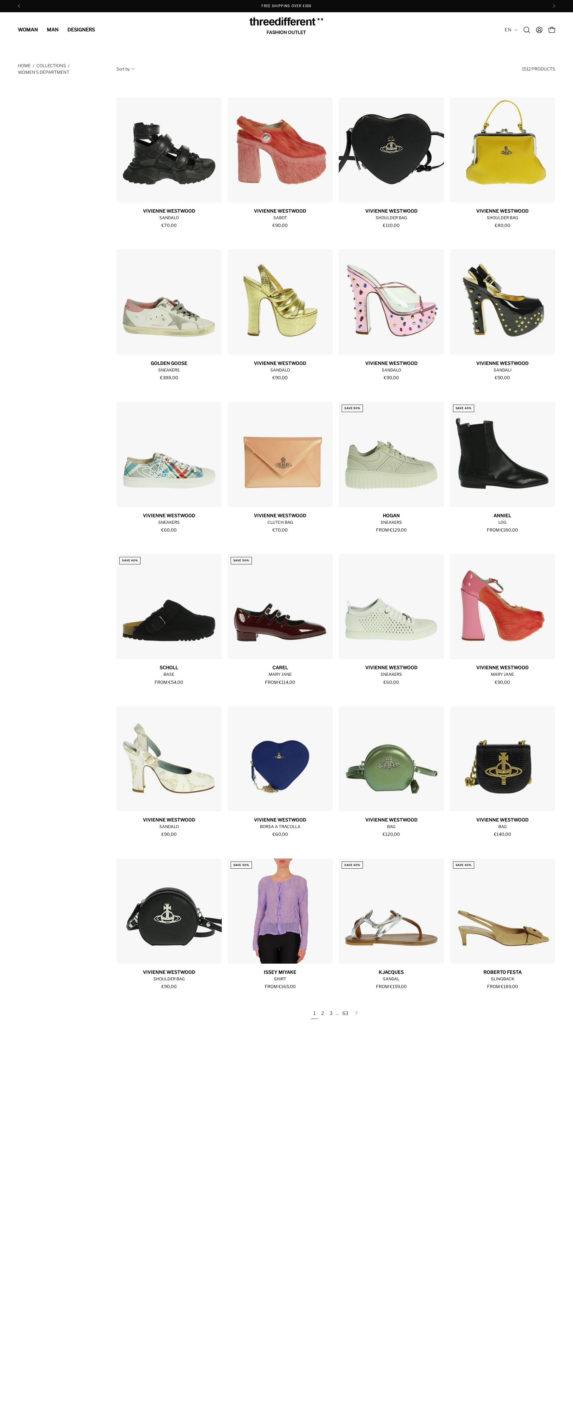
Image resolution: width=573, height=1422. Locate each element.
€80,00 (502, 225)
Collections (51, 65)
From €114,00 (280, 682)
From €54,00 (169, 682)
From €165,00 (280, 987)
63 (345, 1013)
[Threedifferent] (286, 30)
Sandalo (169, 217)
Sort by (123, 68)
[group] (286, 6)
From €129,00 (391, 530)
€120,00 (391, 834)
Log (502, 522)
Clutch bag (280, 522)
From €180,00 (502, 530)
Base (169, 674)
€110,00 (391, 225)
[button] (526, 30)
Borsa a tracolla (280, 826)
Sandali (503, 370)
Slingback (502, 978)
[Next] (554, 6)
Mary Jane (280, 674)
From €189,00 (502, 987)
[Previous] (19, 6)
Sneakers (169, 370)
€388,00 (169, 378)
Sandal (391, 978)
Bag (391, 826)
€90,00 (280, 225)
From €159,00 (391, 987)
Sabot (280, 217)
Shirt (280, 978)
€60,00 (169, 530)
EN (508, 30)
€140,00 (502, 834)
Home (24, 65)
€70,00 (169, 225)
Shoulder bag (391, 217)
